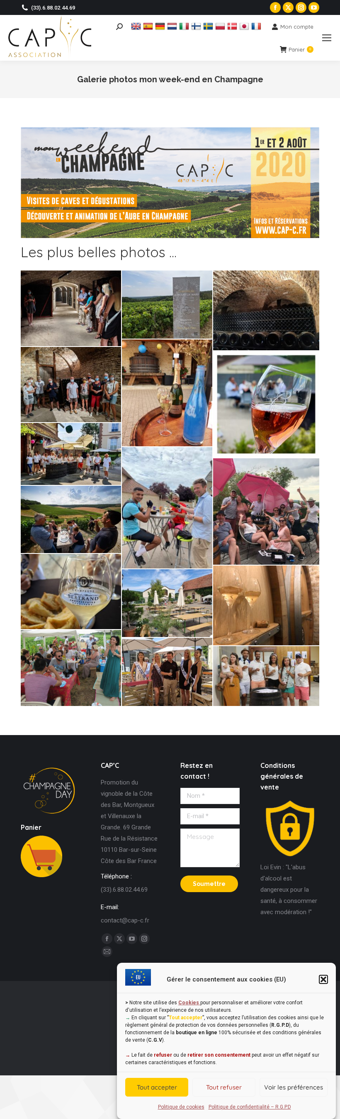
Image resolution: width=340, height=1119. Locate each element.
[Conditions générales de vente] (290, 856)
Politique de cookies (181, 1107)
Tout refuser (224, 1087)
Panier (300, 49)
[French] (257, 26)
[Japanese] (245, 26)
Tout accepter (157, 1087)
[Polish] (221, 26)
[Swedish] (209, 26)
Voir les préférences (293, 1087)
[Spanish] (149, 26)
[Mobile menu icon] (327, 38)
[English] (137, 26)
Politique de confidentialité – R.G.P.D (250, 1107)
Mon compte (296, 26)
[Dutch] (173, 26)
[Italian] (185, 26)
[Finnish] (197, 26)
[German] (161, 26)
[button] (323, 979)
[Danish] (233, 26)
